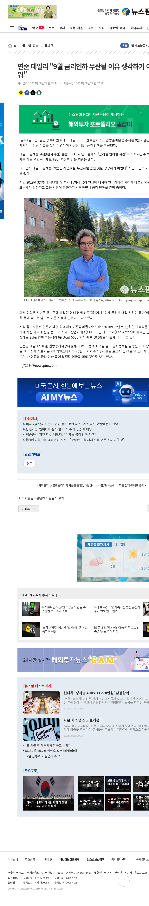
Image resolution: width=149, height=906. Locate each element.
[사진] (41, 702)
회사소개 (13, 859)
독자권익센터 (118, 859)
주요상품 (30, 859)
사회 (101, 27)
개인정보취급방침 (69, 859)
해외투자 (136, 27)
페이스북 (26, 92)
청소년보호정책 (95, 859)
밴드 (39, 92)
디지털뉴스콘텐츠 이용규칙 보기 (43, 498)
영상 (35, 27)
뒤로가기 (29, 508)
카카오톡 (20, 92)
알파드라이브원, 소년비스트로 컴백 (90, 802)
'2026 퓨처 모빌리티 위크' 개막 (90, 783)
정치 (62, 27)
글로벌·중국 (117, 27)
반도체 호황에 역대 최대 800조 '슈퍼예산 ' (118, 783)
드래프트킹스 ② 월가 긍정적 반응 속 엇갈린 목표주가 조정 (64, 609)
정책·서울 (76, 27)
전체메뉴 (12, 27)
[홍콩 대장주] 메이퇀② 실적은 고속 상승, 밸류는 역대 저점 (116, 629)
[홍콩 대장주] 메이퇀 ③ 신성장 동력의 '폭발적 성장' (64, 629)
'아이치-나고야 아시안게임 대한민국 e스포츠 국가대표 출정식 (48, 803)
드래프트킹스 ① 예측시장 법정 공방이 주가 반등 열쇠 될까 (117, 609)
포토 (51, 27)
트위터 (33, 92)
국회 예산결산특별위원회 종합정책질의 (118, 802)
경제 (91, 27)
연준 (29, 463)
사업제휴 (47, 859)
